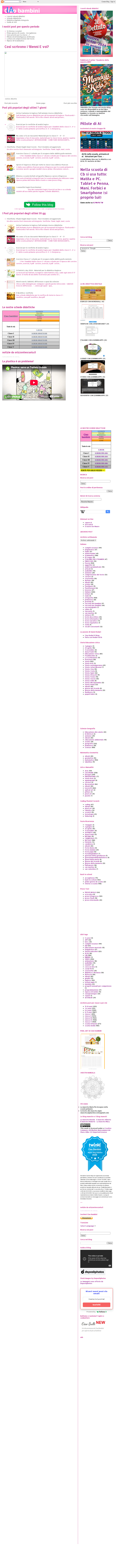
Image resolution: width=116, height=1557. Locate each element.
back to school (91, 880)
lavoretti (88, 788)
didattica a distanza (92, 973)
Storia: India (89, 681)
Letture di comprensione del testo (20, 39)
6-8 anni (88, 1010)
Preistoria (89, 659)
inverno (88, 590)
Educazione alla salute (94, 732)
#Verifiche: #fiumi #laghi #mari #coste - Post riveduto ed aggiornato (34, 147)
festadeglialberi (91, 854)
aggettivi (88, 565)
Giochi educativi (91, 951)
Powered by (91, 1312)
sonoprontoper (91, 994)
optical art (89, 790)
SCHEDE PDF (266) (101, 453)
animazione (89, 961)
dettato (88, 580)
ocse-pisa (89, 894)
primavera (89, 600)
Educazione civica (92, 654)
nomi (87, 596)
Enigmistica (89, 550)
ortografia (89, 598)
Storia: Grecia (90, 679)
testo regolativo (91, 623)
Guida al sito (12, 22)
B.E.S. (87, 942)
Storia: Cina (89, 669)
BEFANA (88, 836)
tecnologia (89, 814)
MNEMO (88, 957)
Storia (87, 661)
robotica (88, 810)
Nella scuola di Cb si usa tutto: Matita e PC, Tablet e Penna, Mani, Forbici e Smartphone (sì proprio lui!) (94, 183)
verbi (87, 625)
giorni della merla (92, 859)
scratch (88, 812)
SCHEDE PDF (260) (101, 460)
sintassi (88, 615)
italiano (88, 592)
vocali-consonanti (92, 627)
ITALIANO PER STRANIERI (94, 559)
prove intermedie (92, 900)
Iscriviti (96, 1305)
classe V (88, 1022)
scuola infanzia (91, 1024)
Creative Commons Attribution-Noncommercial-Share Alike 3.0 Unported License (95, 1130)
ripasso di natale (91, 992)
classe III (88, 1018)
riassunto (88, 611)
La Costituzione (91, 658)
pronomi (88, 602)
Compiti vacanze (91, 548)
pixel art (88, 794)
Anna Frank (89, 652)
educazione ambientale (94, 740)
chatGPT (88, 965)
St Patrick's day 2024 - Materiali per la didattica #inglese (38, 270)
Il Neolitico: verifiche (24, 293)
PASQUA (88, 842)
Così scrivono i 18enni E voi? (27, 47)
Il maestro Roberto (87, 1122)
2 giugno (88, 646)
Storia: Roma (90, 684)
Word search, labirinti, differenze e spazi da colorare (37, 282)
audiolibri (88, 571)
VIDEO (87, 959)
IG (94, 203)
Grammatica (89, 555)
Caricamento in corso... (11, 357)
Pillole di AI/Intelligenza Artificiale (21, 37)
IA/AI (87, 953)
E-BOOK (39, 330)
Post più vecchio (70, 103)
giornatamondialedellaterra (96, 857)
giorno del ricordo (92, 688)
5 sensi (88, 938)
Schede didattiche (14, 18)
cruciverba (89, 578)
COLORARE (89, 773)
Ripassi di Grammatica (15, 41)
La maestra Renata (87, 1120)
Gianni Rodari (90, 553)
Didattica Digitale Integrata (18, 20)
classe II (88, 1016)
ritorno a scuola (91, 884)
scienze (88, 747)
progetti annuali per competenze (98, 986)
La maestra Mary (103, 1122)
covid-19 (88, 969)
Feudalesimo (90, 656)
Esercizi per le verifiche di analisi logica (32, 124)
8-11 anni (88, 1012)
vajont (87, 996)
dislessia (88, 974)
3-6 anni (88, 1008)
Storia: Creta (90, 671)
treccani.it (89, 524)
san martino (89, 613)
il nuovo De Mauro (92, 526)
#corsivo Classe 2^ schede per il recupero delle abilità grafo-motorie (44, 153)
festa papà (89, 852)
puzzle (87, 796)
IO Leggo (88, 557)
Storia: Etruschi (91, 675)
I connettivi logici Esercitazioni (28, 187)
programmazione (91, 990)
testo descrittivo (91, 617)
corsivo (88, 576)
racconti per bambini (93, 605)
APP (86, 940)
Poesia (87, 563)
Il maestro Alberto (103, 1120)
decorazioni (89, 784)
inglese (88, 980)
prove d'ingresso (92, 896)
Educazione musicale (93, 948)
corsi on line (90, 967)
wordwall (89, 998)
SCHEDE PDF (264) (101, 456)
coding (87, 804)
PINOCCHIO (89, 561)
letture (88, 594)
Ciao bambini (11, 316)
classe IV (88, 1020)
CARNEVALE (89, 838)
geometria (89, 758)
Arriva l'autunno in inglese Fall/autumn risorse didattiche (39, 113)
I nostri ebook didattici (16, 16)
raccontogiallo (91, 607)
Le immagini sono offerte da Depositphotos (91, 1282)
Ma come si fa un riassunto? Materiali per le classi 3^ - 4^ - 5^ (40, 136)
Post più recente (11, 103)
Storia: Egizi (89, 673)
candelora (89, 844)
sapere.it (88, 523)
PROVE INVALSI (91, 892)
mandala (88, 984)
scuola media (90, 1026)
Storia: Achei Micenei (93, 667)
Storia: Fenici (90, 677)
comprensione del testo (94, 575)
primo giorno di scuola (94, 882)
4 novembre (89, 650)
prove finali (89, 898)
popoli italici (90, 694)
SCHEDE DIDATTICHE (39, 333)
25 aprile (88, 648)
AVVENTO (89, 832)
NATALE (88, 840)
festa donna (90, 848)
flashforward (90, 588)
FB (99, 203)
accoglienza (90, 878)
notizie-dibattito (11, 99)
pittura (87, 792)
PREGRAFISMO (90, 776)
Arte (86, 771)
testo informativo (92, 619)
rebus (87, 609)
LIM (86, 955)
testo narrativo (91, 621)
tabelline (88, 762)
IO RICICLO (89, 734)
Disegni (88, 775)
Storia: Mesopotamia (93, 683)
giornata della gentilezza (95, 856)
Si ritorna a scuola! (14, 31)
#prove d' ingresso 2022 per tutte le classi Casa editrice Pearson (42, 165)
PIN (96, 203)
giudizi (87, 978)
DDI (86, 946)
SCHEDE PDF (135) (101, 467)
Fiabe (87, 551)
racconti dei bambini (93, 603)
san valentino (90, 869)
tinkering (88, 816)
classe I (88, 1014)
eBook (87, 582)
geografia (89, 743)
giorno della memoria (93, 690)
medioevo (89, 692)
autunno (88, 573)
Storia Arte (89, 663)
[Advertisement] (97, 220)
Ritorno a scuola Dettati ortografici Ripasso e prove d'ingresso (41, 176)
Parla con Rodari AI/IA (93, 637)
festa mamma (90, 850)
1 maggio (88, 825)
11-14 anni (88, 1006)
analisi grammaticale (93, 567)
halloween (89, 865)
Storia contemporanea (94, 665)
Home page (40, 103)
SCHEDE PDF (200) (101, 463)
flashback (89, 586)
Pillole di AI (90, 123)
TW (101, 203)
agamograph (90, 780)
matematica (89, 760)
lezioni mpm (89, 982)
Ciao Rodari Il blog (92, 635)
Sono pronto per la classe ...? (18, 35)
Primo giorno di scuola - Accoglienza (21, 33)
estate (87, 584)
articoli (88, 569)
